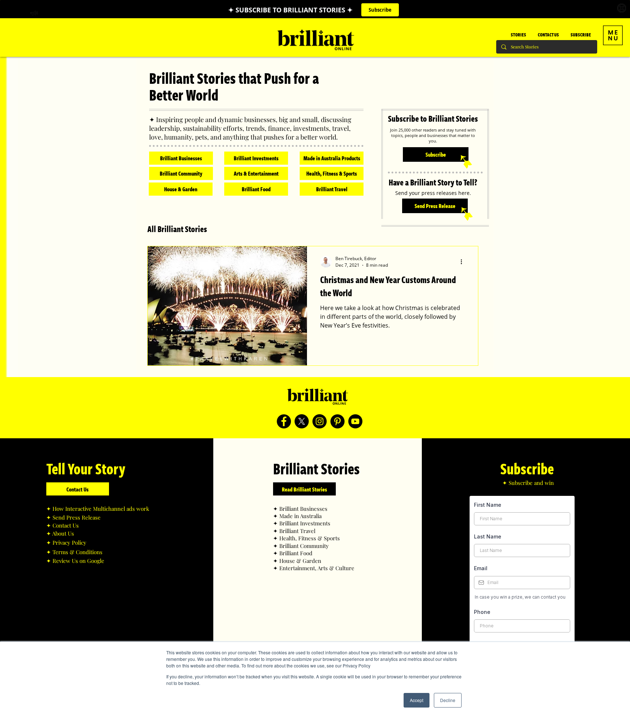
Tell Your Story (85, 468)
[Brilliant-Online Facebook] (284, 421)
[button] (613, 35)
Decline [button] (447, 700)
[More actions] (463, 261)
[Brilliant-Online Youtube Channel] (355, 421)
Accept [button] (416, 700)
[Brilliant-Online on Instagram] (319, 421)
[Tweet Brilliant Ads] (302, 421)
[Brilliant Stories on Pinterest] (337, 421)
